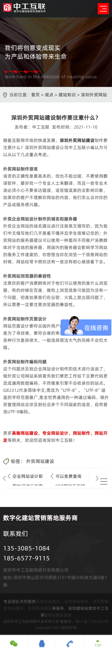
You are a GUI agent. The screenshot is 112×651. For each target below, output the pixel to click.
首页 (35, 95)
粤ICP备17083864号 (92, 621)
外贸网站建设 (40, 461)
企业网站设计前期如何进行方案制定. (27, 477)
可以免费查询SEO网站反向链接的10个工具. (70, 477)
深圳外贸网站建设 (77, 140)
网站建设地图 (59, 615)
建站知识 (67, 95)
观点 (49, 95)
